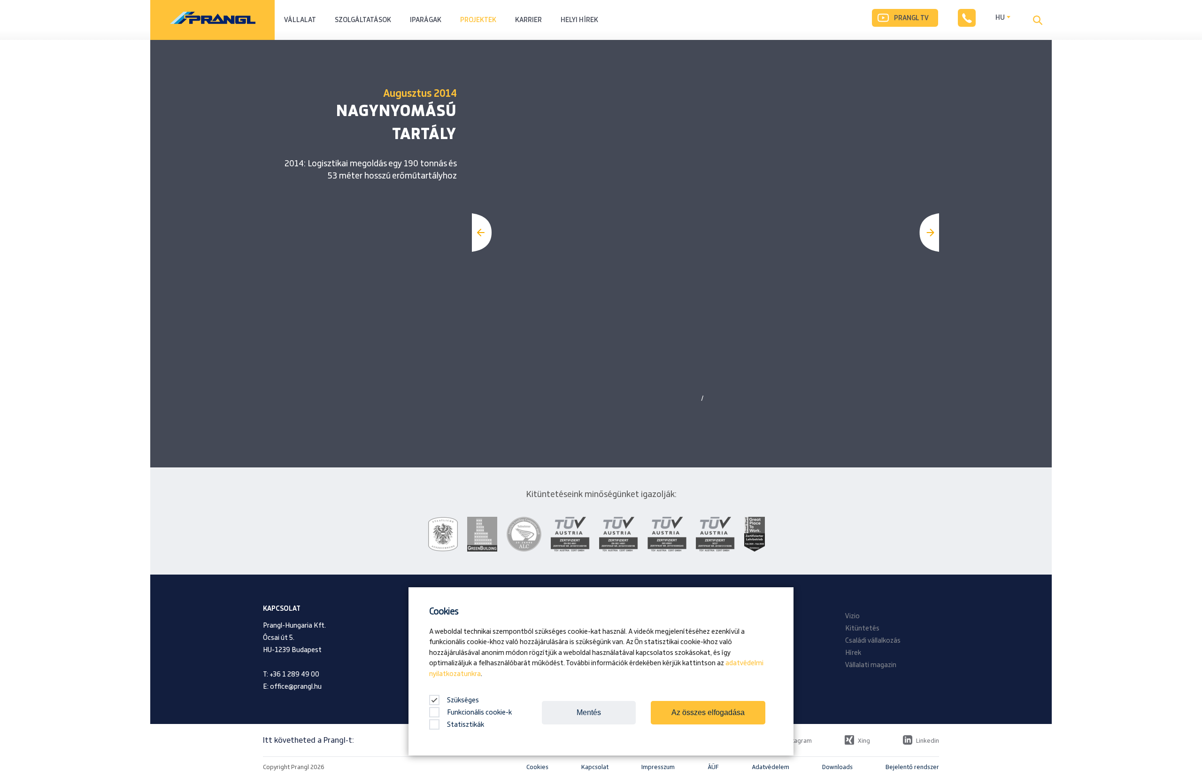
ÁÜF (713, 767)
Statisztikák (465, 725)
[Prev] (482, 232)
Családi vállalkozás (873, 641)
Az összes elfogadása (708, 712)
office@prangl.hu (296, 687)
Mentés (589, 712)
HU (1000, 18)
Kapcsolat (595, 767)
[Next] (929, 232)
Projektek (478, 20)
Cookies (537, 767)
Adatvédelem (770, 767)
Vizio (852, 616)
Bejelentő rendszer (912, 767)
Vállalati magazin (870, 665)
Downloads (837, 767)
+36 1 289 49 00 (294, 674)
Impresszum (658, 767)
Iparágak (425, 20)
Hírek (853, 653)
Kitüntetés (862, 628)
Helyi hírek (579, 20)
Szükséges (462, 700)
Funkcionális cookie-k (479, 712)
